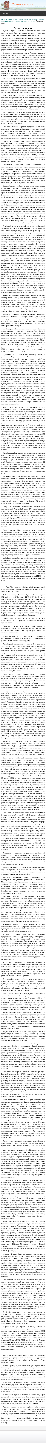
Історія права (18, 19)
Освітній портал (6, 19)
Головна (5, 13)
